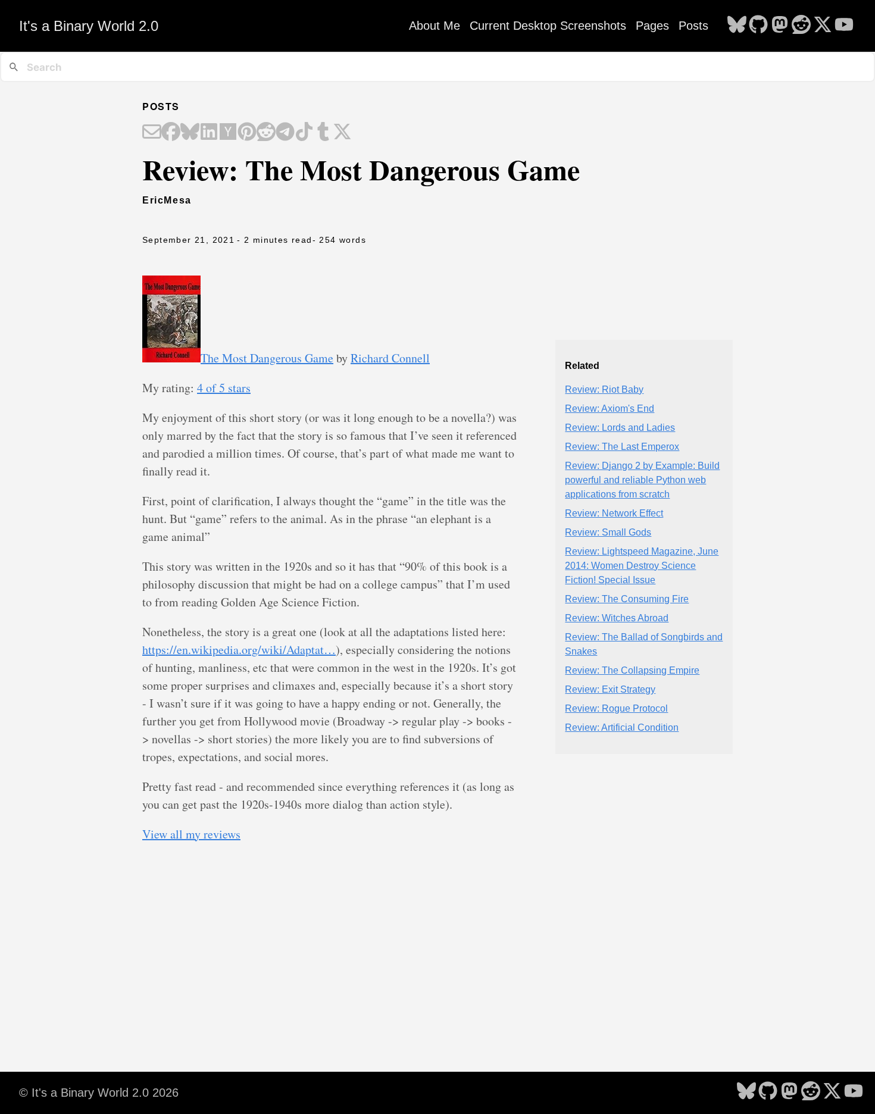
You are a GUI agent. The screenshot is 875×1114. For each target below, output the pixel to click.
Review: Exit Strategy (610, 689)
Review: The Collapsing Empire (632, 670)
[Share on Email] (151, 132)
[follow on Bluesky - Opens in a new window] (736, 25)
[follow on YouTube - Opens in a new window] (844, 25)
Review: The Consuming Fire (627, 599)
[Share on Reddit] (266, 132)
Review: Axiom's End (609, 408)
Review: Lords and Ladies (620, 428)
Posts (693, 25)
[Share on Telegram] (285, 132)
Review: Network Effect (614, 513)
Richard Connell (390, 358)
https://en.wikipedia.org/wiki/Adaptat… (239, 650)
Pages (652, 25)
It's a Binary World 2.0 (88, 26)
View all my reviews (191, 834)
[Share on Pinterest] (247, 132)
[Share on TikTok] (304, 132)
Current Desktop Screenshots (548, 25)
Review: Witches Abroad (616, 618)
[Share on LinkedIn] (208, 132)
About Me (434, 25)
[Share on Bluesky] (189, 132)
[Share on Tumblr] (323, 132)
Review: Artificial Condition (622, 727)
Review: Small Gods (608, 532)
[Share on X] (342, 132)
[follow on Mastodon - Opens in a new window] (779, 25)
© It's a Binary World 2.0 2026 (99, 1092)
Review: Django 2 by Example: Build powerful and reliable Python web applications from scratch (642, 480)
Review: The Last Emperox (622, 447)
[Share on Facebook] (170, 132)
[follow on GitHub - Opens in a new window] (758, 25)
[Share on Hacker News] (228, 132)
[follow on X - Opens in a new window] (822, 25)
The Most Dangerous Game (267, 358)
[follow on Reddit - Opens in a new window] (801, 25)
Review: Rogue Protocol (616, 708)
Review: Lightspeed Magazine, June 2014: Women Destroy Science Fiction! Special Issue (641, 565)
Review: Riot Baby (604, 389)
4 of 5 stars (224, 388)
